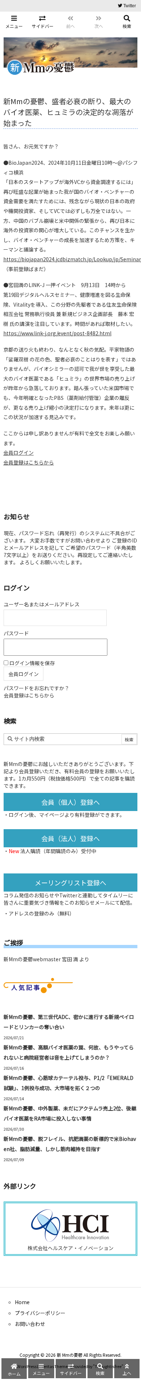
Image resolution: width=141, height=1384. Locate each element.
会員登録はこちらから (28, 462)
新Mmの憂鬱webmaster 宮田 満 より (46, 959)
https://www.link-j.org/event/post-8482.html (57, 333)
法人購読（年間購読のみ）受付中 (58, 851)
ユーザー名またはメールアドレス (42, 604)
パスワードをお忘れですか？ (36, 688)
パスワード (16, 633)
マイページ (51, 814)
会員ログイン (18, 452)
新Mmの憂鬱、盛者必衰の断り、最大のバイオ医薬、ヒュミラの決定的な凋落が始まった (68, 112)
